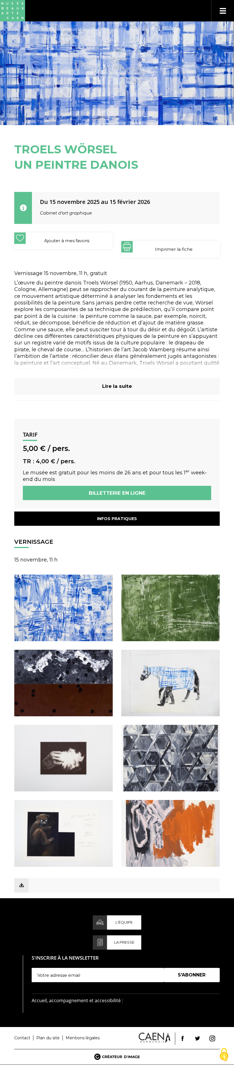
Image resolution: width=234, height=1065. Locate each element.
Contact (22, 1037)
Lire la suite (117, 386)
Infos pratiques (117, 518)
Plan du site (48, 1037)
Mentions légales (83, 1037)
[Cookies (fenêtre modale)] (224, 1055)
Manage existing (181, 985)
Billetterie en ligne (117, 493)
